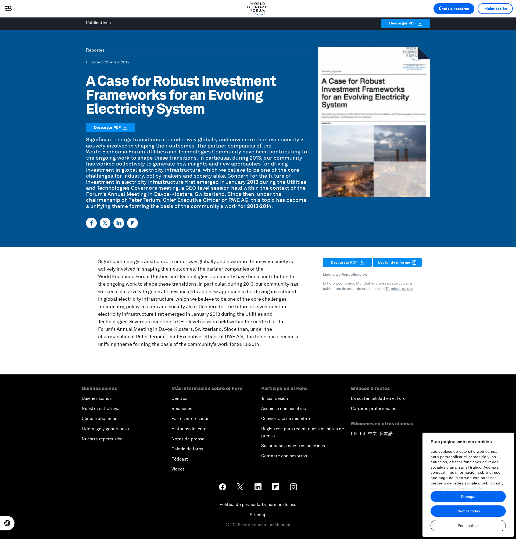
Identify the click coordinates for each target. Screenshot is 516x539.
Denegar (468, 496)
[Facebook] (91, 223)
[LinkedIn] (118, 223)
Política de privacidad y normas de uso (258, 504)
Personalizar (468, 525)
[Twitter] (105, 223)
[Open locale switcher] (7, 523)
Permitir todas (468, 511)
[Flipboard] (132, 223)
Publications (98, 22)
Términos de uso (399, 288)
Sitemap (258, 514)
